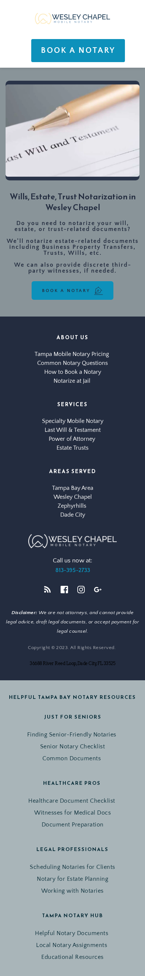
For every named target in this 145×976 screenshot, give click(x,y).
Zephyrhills (73, 506)
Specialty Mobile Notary (72, 421)
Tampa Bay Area (72, 488)
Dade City (72, 514)
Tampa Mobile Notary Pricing (72, 354)
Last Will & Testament (73, 430)
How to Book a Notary (72, 372)
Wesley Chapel (73, 497)
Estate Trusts (72, 447)
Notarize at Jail (73, 381)
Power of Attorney (73, 439)
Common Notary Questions (72, 363)
